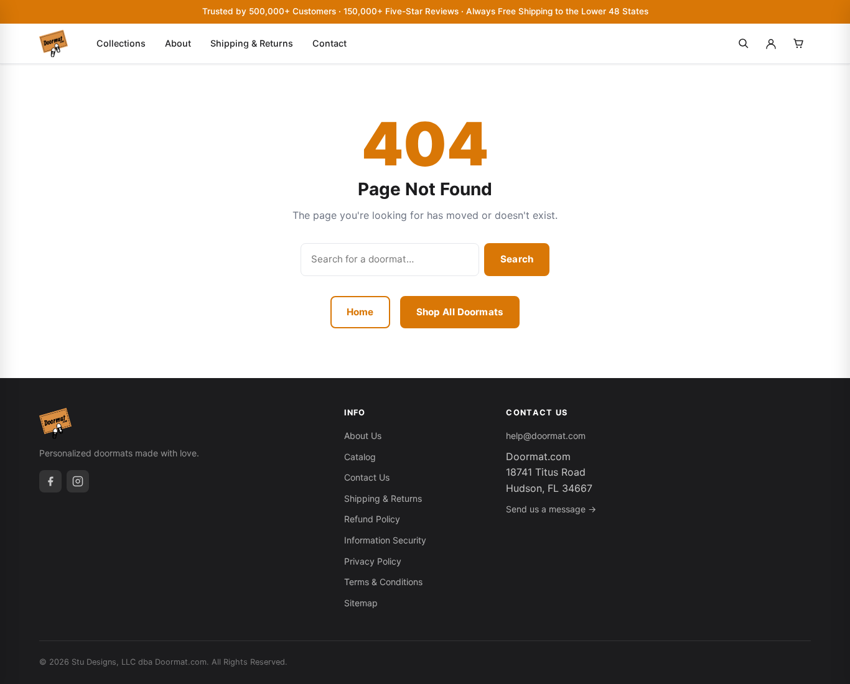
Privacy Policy (372, 561)
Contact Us (367, 477)
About (178, 43)
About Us (362, 435)
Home (360, 312)
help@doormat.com (546, 435)
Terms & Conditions (383, 581)
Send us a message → (551, 509)
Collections (121, 43)
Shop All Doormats (460, 312)
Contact (329, 43)
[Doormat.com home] (53, 43)
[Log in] (771, 43)
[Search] (743, 43)
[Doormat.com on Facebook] (50, 481)
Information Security (385, 540)
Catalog (360, 456)
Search (516, 259)
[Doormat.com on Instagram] (78, 481)
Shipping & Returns (251, 43)
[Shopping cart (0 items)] (798, 43)
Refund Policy (372, 519)
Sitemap (361, 603)
